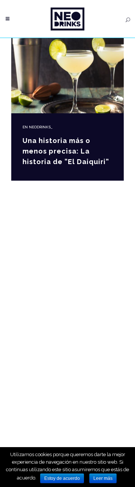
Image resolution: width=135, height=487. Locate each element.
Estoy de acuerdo (62, 478)
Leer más (102, 478)
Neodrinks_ (40, 127)
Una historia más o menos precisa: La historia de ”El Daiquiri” (65, 151)
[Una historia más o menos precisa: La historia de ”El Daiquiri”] (67, 75)
